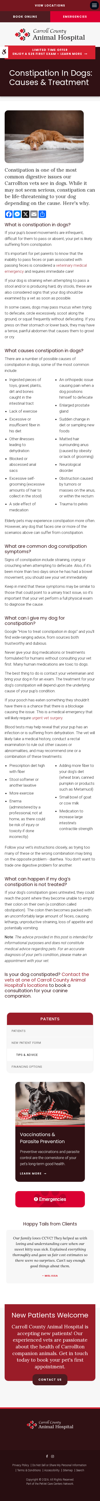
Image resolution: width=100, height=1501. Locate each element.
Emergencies (52, 1199)
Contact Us (50, 1380)
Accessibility (52, 1470)
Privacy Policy (20, 1465)
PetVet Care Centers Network (56, 1483)
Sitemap (68, 1470)
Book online (25, 17)
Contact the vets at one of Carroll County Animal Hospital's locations (47, 979)
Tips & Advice (27, 1055)
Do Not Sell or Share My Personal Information (59, 1465)
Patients (19, 1031)
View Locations (50, 5)
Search (80, 1470)
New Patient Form (26, 1042)
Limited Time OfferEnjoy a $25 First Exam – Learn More (47, 52)
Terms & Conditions (29, 1470)
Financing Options (27, 1066)
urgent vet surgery (47, 718)
